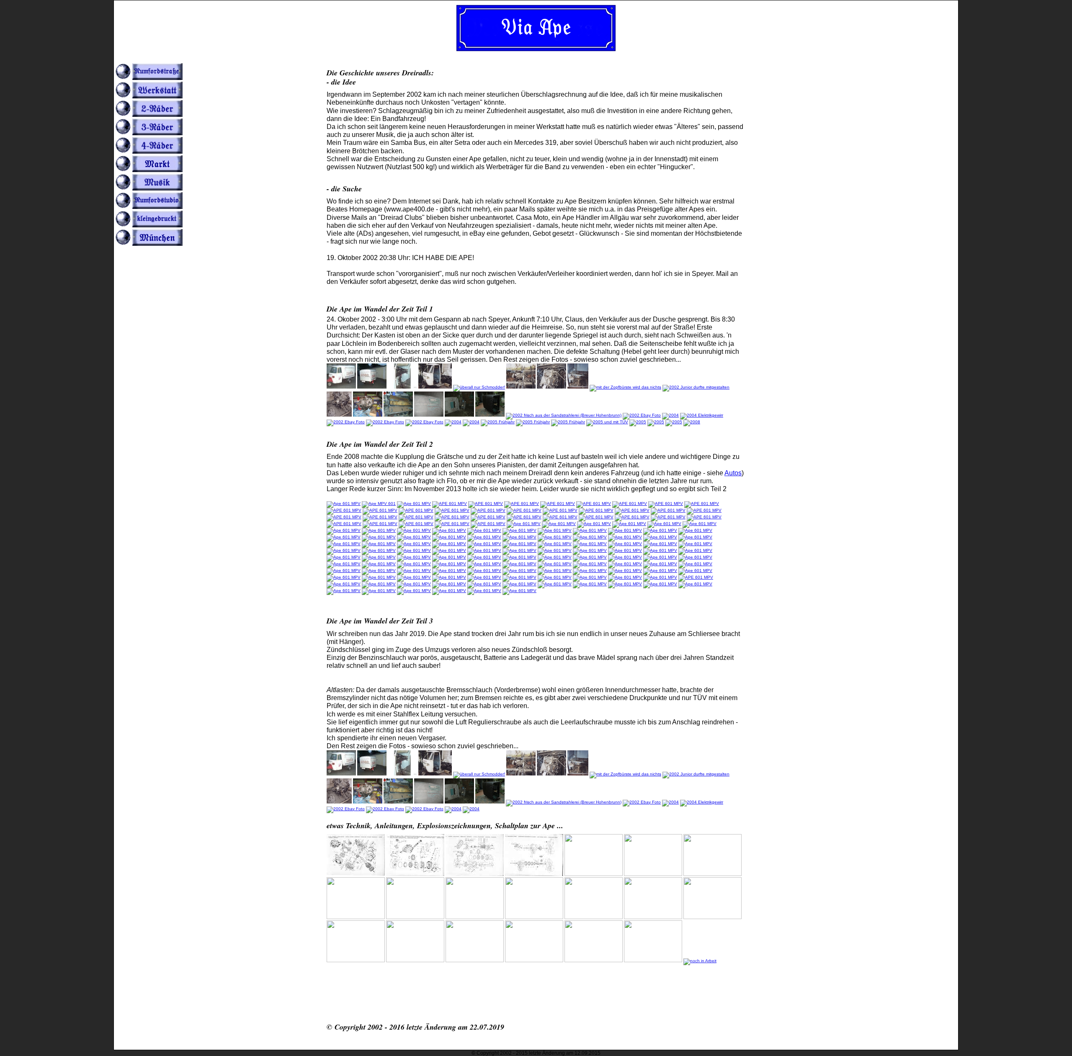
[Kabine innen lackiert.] (519, 537)
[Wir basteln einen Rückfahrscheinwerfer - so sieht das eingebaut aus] (660, 584)
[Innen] (655, 422)
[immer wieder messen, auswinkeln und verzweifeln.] (695, 563)
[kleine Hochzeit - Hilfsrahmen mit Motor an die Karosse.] (414, 550)
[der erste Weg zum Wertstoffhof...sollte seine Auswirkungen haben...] (660, 577)
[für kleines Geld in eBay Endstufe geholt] (519, 584)
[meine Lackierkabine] (524, 510)
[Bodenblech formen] (632, 510)
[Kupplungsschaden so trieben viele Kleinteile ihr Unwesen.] (344, 584)
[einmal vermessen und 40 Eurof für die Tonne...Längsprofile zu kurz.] (519, 563)
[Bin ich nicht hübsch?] (379, 590)
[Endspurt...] (568, 422)
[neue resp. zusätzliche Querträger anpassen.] (379, 563)
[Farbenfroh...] (424, 422)
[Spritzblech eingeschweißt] (524, 517)
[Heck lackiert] (488, 523)
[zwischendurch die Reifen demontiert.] (344, 537)
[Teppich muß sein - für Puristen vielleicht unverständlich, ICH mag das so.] (344, 563)
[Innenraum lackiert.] (625, 537)
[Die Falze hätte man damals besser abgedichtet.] (344, 503)
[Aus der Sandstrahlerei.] (563, 415)
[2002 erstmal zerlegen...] (551, 387)
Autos (733, 472)
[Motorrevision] (367, 415)
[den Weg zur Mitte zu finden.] (379, 577)
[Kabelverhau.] (484, 557)
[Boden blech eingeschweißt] (452, 517)
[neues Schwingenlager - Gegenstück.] (559, 523)
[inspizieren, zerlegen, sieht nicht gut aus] (593, 503)
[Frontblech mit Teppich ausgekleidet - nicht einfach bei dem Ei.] (344, 557)
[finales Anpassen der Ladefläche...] (484, 577)
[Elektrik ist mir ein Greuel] (701, 415)
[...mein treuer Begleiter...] (524, 523)
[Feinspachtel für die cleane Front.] (594, 523)
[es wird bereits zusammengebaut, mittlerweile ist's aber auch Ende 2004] (642, 415)
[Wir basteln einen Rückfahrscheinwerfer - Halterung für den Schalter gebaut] (555, 584)
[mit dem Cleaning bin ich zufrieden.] (449, 550)
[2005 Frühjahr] (533, 422)
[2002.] (577, 387)
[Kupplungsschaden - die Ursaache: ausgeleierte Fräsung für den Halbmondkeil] (414, 584)
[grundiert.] (484, 537)
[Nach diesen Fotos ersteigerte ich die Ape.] (341, 387)
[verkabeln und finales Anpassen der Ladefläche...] (449, 577)
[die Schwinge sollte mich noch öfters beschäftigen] (416, 517)
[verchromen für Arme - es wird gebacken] (344, 550)
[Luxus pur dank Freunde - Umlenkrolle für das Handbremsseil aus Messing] (590, 557)
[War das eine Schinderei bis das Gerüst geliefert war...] (344, 590)
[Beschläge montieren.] (695, 570)
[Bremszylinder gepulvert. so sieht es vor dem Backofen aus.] (484, 570)
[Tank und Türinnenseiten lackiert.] (555, 537)
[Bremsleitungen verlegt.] (590, 550)
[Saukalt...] (691, 422)
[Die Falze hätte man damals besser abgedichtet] (379, 503)
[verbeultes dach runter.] (414, 530)
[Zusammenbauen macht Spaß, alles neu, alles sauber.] (346, 422)
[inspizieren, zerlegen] (449, 503)
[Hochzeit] (471, 422)
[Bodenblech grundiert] (488, 517)
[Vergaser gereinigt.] (660, 550)
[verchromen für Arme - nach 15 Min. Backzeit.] (660, 543)
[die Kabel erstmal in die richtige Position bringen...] (449, 557)
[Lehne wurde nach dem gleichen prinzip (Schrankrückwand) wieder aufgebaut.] (398, 415)
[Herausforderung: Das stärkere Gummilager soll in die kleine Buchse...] (660, 537)
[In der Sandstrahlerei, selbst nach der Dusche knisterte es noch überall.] (428, 415)
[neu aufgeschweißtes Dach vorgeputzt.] (379, 537)
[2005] (673, 422)
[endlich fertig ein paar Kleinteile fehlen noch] (555, 577)
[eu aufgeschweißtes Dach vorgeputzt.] (414, 537)
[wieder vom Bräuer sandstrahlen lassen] (344, 510)
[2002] (625, 387)
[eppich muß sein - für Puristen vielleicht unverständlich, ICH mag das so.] (625, 557)
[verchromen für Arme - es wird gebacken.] (625, 543)
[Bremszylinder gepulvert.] (555, 570)
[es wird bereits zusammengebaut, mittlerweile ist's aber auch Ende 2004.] (670, 415)
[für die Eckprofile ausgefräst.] (590, 563)
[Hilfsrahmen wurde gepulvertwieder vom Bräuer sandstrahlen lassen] (488, 510)
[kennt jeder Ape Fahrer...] (449, 537)
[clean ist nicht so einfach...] (664, 523)
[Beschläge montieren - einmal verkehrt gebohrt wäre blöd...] (660, 570)
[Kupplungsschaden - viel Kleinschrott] (379, 584)
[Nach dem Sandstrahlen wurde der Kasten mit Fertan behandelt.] (490, 415)
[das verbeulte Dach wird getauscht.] (629, 523)
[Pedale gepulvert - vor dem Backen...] (590, 543)
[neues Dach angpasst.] (519, 530)
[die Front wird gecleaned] (704, 510)
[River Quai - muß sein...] (453, 422)
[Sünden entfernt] (668, 517)
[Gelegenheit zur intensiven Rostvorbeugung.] (449, 530)
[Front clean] (555, 557)
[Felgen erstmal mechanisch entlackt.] (555, 543)
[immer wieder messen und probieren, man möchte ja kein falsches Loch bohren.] (590, 570)
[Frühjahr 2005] (607, 422)
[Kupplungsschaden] (449, 584)
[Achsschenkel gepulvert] (452, 510)
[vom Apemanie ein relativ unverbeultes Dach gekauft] (344, 530)
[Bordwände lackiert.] (660, 563)
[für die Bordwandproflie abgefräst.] (555, 563)
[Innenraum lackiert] (590, 537)
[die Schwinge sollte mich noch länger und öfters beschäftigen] (701, 503)
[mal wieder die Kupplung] (484, 590)
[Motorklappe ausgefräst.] (625, 563)
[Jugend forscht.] (695, 387)
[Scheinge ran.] (414, 557)
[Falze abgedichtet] (632, 517)
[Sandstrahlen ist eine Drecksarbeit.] (459, 415)
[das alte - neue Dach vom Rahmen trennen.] (379, 530)
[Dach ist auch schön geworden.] (484, 550)
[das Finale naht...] (519, 577)
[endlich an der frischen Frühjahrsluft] (498, 422)
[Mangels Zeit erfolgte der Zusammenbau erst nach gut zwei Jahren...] (385, 422)
